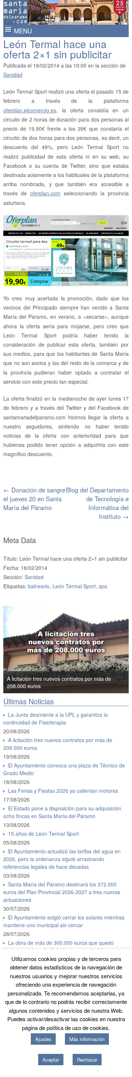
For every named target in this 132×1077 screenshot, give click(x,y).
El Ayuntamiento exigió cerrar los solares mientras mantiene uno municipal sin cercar (63, 921)
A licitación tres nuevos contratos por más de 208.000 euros (57, 743)
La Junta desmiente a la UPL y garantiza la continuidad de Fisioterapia (55, 718)
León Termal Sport (74, 586)
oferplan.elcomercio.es (29, 110)
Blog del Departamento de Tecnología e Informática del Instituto (97, 503)
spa (103, 586)
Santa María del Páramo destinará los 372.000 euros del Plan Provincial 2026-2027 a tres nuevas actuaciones (61, 892)
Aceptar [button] (51, 1059)
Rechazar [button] (87, 1059)
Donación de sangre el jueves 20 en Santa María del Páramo (34, 498)
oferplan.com (45, 193)
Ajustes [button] (43, 1039)
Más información (86, 1039)
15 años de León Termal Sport (43, 833)
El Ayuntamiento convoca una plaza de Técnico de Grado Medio (64, 769)
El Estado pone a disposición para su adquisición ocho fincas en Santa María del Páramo (62, 812)
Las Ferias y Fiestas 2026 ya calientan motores (63, 790)
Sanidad (12, 74)
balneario (39, 586)
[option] (66, 649)
